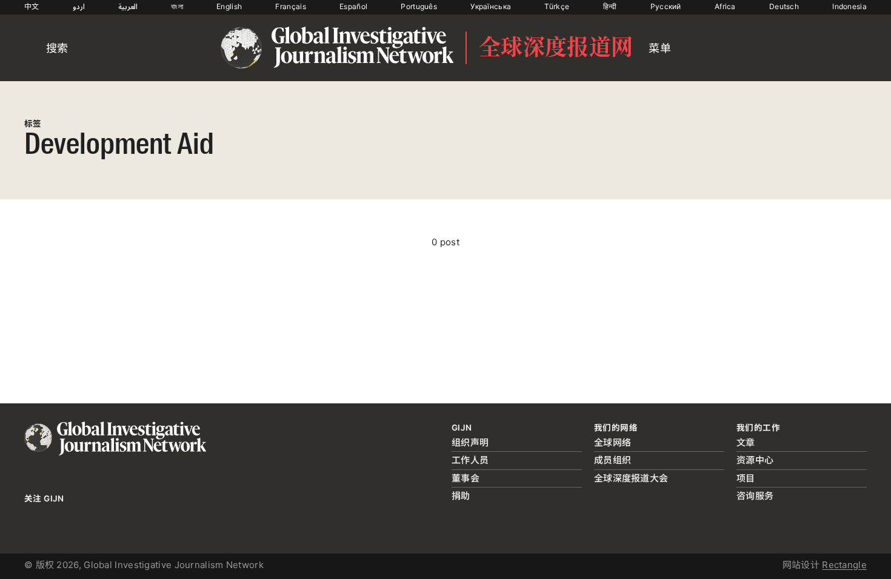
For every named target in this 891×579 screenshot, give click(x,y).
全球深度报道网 (556, 48)
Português (419, 6)
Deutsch (784, 6)
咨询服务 (754, 495)
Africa (725, 6)
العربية (128, 6)
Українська (490, 6)
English (229, 6)
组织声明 (470, 442)
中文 (31, 6)
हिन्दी (610, 6)
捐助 (461, 495)
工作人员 (470, 460)
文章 (745, 442)
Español (353, 6)
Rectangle (844, 565)
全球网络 (612, 442)
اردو (79, 6)
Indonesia (849, 6)
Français (290, 6)
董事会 (465, 478)
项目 (745, 478)
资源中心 (754, 460)
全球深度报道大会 (631, 478)
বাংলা (177, 6)
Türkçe (556, 6)
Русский (665, 6)
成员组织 (612, 460)
